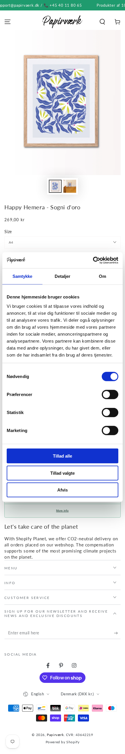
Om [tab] (102, 276)
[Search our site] (102, 22)
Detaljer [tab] (63, 276)
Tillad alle (62, 456)
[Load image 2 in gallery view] (69, 186)
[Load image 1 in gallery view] (55, 186)
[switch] (110, 394)
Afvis (62, 489)
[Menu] (7, 22)
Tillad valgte (62, 472)
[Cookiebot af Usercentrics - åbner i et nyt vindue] (92, 260)
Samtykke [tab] (22, 276)
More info (62, 510)
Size (8, 231)
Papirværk (55, 735)
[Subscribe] (117, 633)
